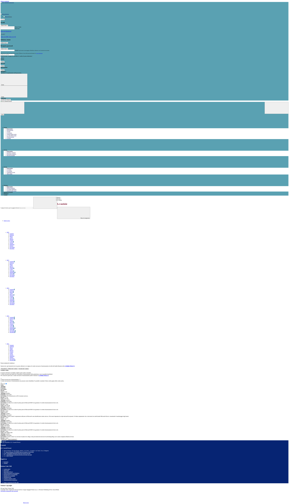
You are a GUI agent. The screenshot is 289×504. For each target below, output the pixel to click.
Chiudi (2, 61)
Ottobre (11, 246)
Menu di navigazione (85, 218)
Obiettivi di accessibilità (9, 476)
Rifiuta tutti (12, 368)
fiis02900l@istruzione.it (18, 453)
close (2, 114)
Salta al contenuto (5, 1)
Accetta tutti (23, 368)
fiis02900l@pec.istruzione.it (19, 454)
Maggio (11, 239)
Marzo (11, 236)
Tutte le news (7, 220)
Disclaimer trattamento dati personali (9, 491)
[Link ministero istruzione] (7, 2)
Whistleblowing (7, 477)
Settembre (12, 244)
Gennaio (12, 233)
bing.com (3, 383)
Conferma (8, 99)
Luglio (12, 241)
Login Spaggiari (39, 53)
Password (17, 28)
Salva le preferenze (12, 439)
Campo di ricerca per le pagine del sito (10, 208)
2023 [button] (8, 316)
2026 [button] (8, 232)
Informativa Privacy (8, 472)
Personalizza (4, 368)
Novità (58, 198)
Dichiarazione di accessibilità (10, 474)
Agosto (11, 243)
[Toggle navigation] (12, 108)
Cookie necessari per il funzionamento (10, 379)
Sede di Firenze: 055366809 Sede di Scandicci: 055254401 (20, 452)
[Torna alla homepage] (144, 101)
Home (58, 197)
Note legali (6, 470)
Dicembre (12, 248)
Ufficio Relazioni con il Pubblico (11, 473)
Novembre (12, 247)
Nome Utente (18, 27)
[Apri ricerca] (276, 108)
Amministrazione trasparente (10, 480)
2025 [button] (8, 260)
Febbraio (12, 235)
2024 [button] (8, 288)
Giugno (11, 240)
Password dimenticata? (6, 31)
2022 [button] (8, 343)
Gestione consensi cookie (10, 478)
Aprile (11, 237)
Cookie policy (7, 469)
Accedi (2, 19)
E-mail (16, 50)
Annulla (2, 99)
